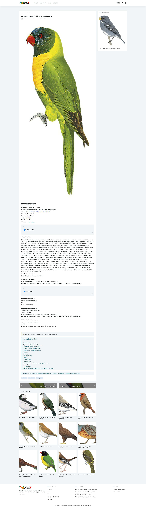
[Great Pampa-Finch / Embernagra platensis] (28, 433)
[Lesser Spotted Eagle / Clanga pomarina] (68, 433)
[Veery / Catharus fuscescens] (48, 433)
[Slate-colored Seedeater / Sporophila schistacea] (112, 31)
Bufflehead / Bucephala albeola (26, 417)
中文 (119, 3)
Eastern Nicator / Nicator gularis (86, 474)
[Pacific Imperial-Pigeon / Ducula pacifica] (48, 404)
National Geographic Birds (119, 489)
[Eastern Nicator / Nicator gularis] (87, 461)
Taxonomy (50, 499)
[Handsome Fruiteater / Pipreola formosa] (48, 461)
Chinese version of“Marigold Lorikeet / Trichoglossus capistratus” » (41, 334)
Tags (49, 494)
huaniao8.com (116, 491)
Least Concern (31, 378)
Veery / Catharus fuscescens (46, 446)
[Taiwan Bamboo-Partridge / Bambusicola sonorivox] (87, 433)
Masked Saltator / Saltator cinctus (83, 494)
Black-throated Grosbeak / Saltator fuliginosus (86, 489)
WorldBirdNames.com (67, 505)
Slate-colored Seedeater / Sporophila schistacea (110, 48)
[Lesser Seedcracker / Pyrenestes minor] (87, 404)
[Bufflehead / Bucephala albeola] (28, 404)
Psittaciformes (31, 211)
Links (49, 491)
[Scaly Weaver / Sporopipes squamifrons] (68, 404)
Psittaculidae (39, 211)
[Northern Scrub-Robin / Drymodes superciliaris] (68, 461)
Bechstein (28, 218)
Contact (49, 489)
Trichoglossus (46, 211)
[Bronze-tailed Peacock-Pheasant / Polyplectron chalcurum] (28, 461)
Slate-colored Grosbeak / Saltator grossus (85, 491)
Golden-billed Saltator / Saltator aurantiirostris (86, 496)
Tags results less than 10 (53, 496)
